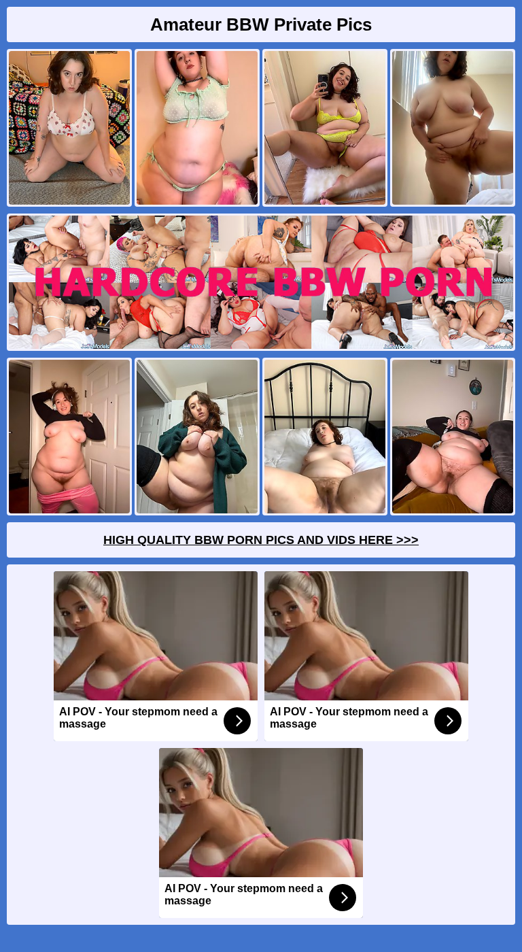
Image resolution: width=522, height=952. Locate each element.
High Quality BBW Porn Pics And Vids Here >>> (261, 540)
